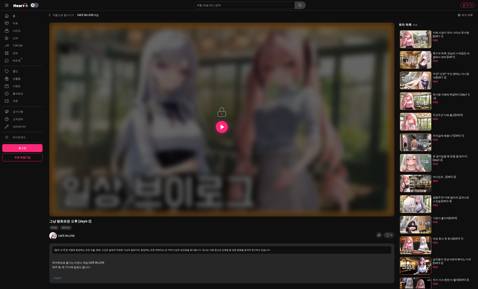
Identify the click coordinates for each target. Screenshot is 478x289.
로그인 (469, 5)
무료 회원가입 (22, 157)
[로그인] (222, 127)
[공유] (379, 235)
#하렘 (54, 227)
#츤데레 (66, 227)
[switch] (34, 5)
